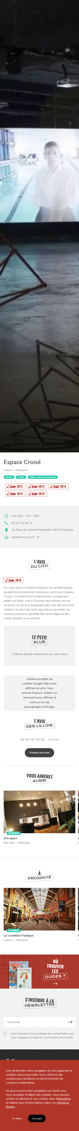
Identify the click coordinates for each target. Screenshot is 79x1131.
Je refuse (17, 1118)
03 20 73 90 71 (22, 523)
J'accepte (37, 1118)
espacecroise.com (23, 537)
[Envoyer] (70, 1022)
